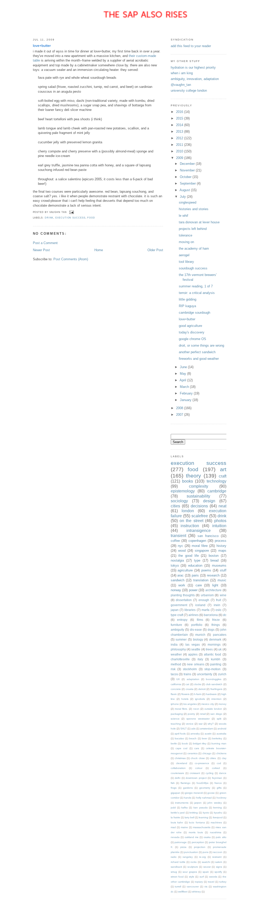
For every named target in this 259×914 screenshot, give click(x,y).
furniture (176, 624)
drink (49, 217)
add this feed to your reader (191, 46)
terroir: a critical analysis (197, 293)
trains (187, 674)
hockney (221, 797)
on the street (191, 521)
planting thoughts (183, 595)
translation (200, 580)
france (218, 783)
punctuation (191, 852)
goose (211, 792)
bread (214, 560)
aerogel (184, 255)
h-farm (197, 694)
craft (222, 476)
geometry (204, 787)
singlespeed (187, 202)
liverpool (218, 817)
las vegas (192, 644)
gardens (188, 787)
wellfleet (182, 891)
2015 (180, 118)
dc (224, 615)
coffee (175, 541)
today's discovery (191, 332)
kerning (217, 807)
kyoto (206, 812)
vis (205, 886)
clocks (197, 684)
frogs (174, 787)
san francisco (208, 536)
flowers (185, 694)
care (199, 585)
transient (178, 535)
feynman (217, 778)
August (185, 190)
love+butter (42, 46)
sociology (179, 501)
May (183, 373)
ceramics (192, 753)
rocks (193, 862)
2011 (180, 145)
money (222, 704)
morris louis (196, 832)
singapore (202, 550)
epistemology (183, 491)
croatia (189, 689)
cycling (209, 773)
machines (216, 822)
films (200, 619)
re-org (202, 857)
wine (223, 595)
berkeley (217, 738)
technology (216, 481)
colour (198, 768)
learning (203, 817)
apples (193, 654)
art (223, 469)
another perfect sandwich (197, 352)
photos (220, 521)
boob (185, 743)
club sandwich (214, 684)
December (188, 164)
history (221, 546)
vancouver (193, 886)
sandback (176, 866)
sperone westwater (198, 718)
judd (173, 807)
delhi (177, 778)
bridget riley (200, 743)
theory (193, 476)
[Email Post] (71, 212)
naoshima (215, 832)
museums (219, 565)
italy (200, 659)
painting (215, 664)
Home (98, 250)
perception (198, 842)
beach (193, 738)
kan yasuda (200, 807)
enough (204, 600)
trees (209, 649)
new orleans (195, 664)
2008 (180, 408)
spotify (218, 871)
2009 (180, 158)
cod (219, 763)
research (213, 575)
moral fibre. (181, 708)
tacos (174, 674)
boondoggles (213, 679)
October (186, 177)
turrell (178, 886)
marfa (205, 609)
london (188, 511)
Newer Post (41, 250)
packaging (177, 713)
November (188, 170)
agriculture (185, 570)
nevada (175, 837)
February (187, 393)
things (215, 624)
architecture (213, 590)
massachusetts (201, 827)
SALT (183, 728)
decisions (199, 506)
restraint (217, 857)
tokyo (175, 565)
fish (173, 783)
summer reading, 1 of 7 (196, 286)
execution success (70, 217)
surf (202, 876)
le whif (183, 215)
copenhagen (197, 541)
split (219, 718)
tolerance (185, 235)
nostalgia (177, 560)
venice (189, 723)
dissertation (184, 600)
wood (182, 550)
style (191, 876)
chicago (206, 753)
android (222, 728)
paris (195, 575)
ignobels (200, 699)
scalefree (199, 516)
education (195, 565)
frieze (216, 619)
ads (193, 728)
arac (180, 575)
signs (219, 866)
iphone (175, 704)
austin (208, 733)
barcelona (211, 615)
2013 (180, 131)
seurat (207, 866)
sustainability (198, 496)
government (179, 605)
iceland (200, 605)
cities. (213, 758)
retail (203, 713)
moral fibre (200, 546)
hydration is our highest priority (193, 67)
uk (220, 649)
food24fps (202, 783)
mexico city (207, 704)
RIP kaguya (187, 306)
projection (199, 847)
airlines (193, 615)
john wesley (214, 802)
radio (174, 857)
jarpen (198, 802)
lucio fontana (197, 822)
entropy (182, 619)
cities (175, 506)
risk (173, 669)
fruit (218, 600)
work (181, 585)
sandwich (177, 580)
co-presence (202, 763)
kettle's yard (178, 812)
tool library (186, 262)
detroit (202, 689)
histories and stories (193, 209)
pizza (183, 847)
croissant (195, 773)
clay (224, 758)
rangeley (188, 857)
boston (214, 556)
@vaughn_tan (181, 85)
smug (174, 871)
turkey (222, 881)
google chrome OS (192, 339)
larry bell (189, 817)
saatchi (206, 862)
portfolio (196, 624)
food (91, 217)
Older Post (155, 250)
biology (198, 639)
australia (221, 733)
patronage (181, 842)
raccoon (217, 852)
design (209, 501)
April (183, 380)
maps (222, 550)
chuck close (198, 758)
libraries (190, 609)
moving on (186, 242)
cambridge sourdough (194, 312)
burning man (218, 743)
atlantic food (212, 654)
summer (181, 639)
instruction (190, 526)
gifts (219, 787)
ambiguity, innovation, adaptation (195, 79)
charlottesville (180, 659)
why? (211, 723)
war (201, 723)
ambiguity (177, 629)
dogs (211, 629)
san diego (216, 713)
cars (196, 748)
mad (173, 827)
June (184, 367)
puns (205, 852)
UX (178, 679)
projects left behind (193, 229)
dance (222, 773)
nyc (180, 546)
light (215, 585)
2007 (180, 414)
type (197, 560)
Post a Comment (45, 243)
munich (200, 634)
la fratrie (175, 817)
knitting (193, 812)
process (220, 541)
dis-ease (196, 629)
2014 (180, 125)
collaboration (178, 768)
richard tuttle (178, 862)
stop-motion (212, 669)
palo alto (221, 837)
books (187, 481)
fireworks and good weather (199, 359)
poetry (191, 713)
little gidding (187, 299)
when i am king (182, 73)
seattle (195, 649)
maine (184, 827)
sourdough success (193, 268)
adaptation (193, 679)
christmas (180, 758)
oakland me (192, 837)
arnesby (195, 733)
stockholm (190, 669)
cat (187, 684)
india (174, 644)
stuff (223, 570)
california (176, 684)
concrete (176, 689)
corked (216, 768)
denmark (215, 639)
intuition (219, 526)
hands (187, 797)
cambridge (216, 491)
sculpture (192, 866)
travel (211, 881)
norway (176, 590)
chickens (221, 753)
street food (177, 876)
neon (196, 708)
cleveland (181, 763)
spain (206, 871)
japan (175, 609)
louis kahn (177, 822)
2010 (180, 151)
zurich (222, 674)
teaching (176, 723)
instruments (181, 802)
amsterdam (206, 728)
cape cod (181, 748)
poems (206, 570)
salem (218, 862)
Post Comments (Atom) (70, 259)
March (185, 387)
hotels (184, 699)
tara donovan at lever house (199, 222)
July (183, 196)
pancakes (219, 634)
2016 (180, 112)
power (193, 590)
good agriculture (190, 326)
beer (204, 738)
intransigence (198, 530)
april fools (180, 733)
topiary (199, 881)
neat (222, 506)
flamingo (185, 783)
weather (176, 654)
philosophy (178, 649)
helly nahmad (204, 797)
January (186, 400)
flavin (174, 694)
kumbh (215, 659)
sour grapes (190, 871)
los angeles (190, 704)
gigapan (175, 792)
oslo (218, 609)
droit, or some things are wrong (201, 345)
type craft (177, 615)
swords (213, 876)
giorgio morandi (194, 792)
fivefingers (216, 689)
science (175, 718)
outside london (213, 708)
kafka (184, 807)
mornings (214, 644)
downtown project (196, 778)
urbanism (207, 595)
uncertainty (204, 674)
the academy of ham (194, 248)
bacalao (179, 738)
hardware (211, 694)
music (222, 580)
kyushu (218, 812)
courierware (177, 773)
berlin (174, 743)
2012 (180, 138)
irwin (217, 605)
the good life (188, 556)
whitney (196, 891)
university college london (189, 90)
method (176, 664)
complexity (198, 486)
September (188, 183)
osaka (207, 837)
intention (216, 699)
